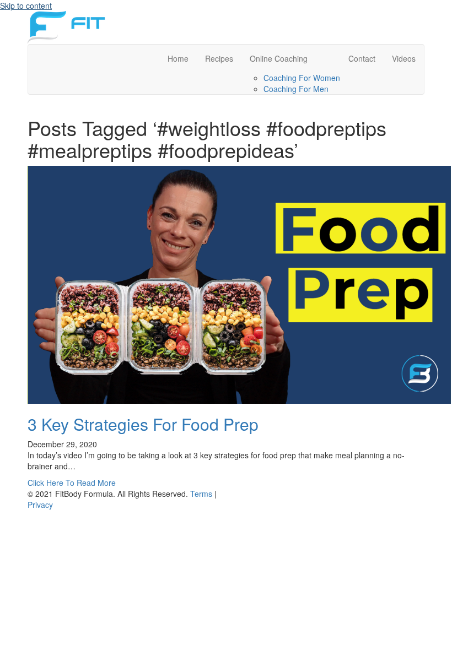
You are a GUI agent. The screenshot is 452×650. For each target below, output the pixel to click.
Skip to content (26, 5)
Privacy (40, 504)
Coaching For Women (301, 77)
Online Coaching (279, 58)
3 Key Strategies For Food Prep (143, 424)
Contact (361, 58)
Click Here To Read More (72, 482)
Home (178, 58)
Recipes (219, 58)
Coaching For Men (296, 88)
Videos (404, 58)
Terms (201, 493)
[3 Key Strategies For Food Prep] (239, 283)
